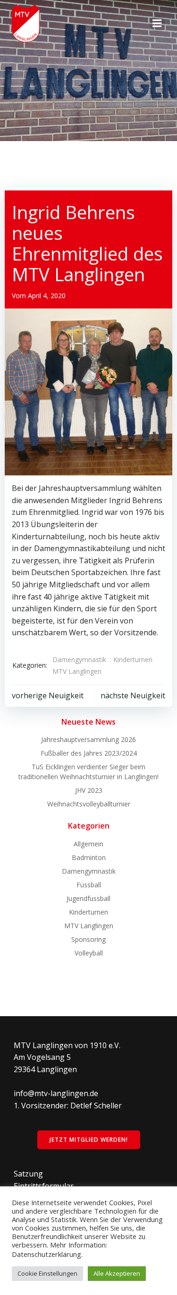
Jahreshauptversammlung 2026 (88, 739)
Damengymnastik (79, 659)
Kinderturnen (132, 659)
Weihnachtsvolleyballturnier (88, 803)
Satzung (28, 1174)
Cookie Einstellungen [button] (47, 1273)
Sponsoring (88, 939)
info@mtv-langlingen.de (56, 1093)
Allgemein (88, 843)
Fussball (88, 884)
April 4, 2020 (47, 295)
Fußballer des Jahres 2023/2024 (89, 753)
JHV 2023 (88, 790)
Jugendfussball (88, 898)
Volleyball (89, 952)
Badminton (89, 857)
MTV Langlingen (76, 671)
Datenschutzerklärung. (47, 1254)
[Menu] (157, 24)
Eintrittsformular (44, 1186)
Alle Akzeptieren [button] (116, 1273)
